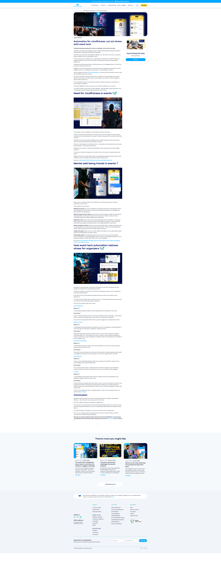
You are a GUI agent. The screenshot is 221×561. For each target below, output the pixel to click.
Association (95, 521)
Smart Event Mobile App (117, 509)
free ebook (83, 391)
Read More (78, 475)
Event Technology (79, 10)
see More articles (110, 484)
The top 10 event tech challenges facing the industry (107, 464)
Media (94, 525)
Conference (95, 532)
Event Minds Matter (94, 72)
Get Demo (143, 5)
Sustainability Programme (117, 519)
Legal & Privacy (134, 515)
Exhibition (95, 530)
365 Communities (97, 511)
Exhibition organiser (97, 517)
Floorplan (76, 371)
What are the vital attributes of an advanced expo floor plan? (135, 465)
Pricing (119, 5)
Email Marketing (115, 521)
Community (95, 534)
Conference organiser (98, 519)
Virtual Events (96, 509)
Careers (132, 513)
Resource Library (134, 509)
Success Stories (112, 5)
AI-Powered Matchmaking (117, 517)
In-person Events (97, 507)
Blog (74, 10)
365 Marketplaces (115, 515)
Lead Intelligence (115, 513)
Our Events (133, 511)
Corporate (95, 523)
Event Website (114, 511)
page (113, 497)
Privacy (145, 548)
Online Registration (116, 507)
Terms (141, 548)
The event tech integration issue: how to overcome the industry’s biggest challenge (85, 464)
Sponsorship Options (116, 523)
